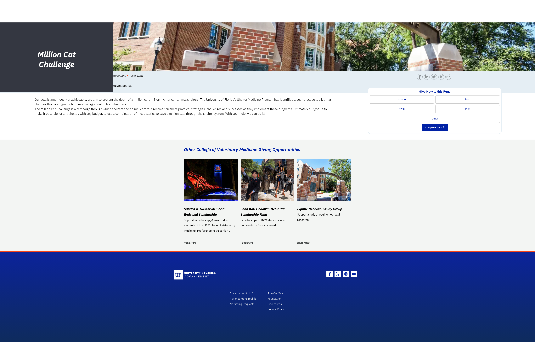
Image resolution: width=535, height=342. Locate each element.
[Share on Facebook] (420, 77)
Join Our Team (276, 293)
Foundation (274, 298)
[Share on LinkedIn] (427, 77)
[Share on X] (441, 77)
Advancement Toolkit (243, 298)
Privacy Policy (276, 309)
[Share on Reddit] (434, 77)
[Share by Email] (449, 77)
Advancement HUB (241, 293)
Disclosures (275, 304)
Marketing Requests (242, 304)
